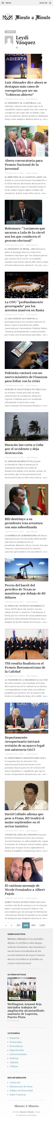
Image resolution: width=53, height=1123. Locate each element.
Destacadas (16, 1042)
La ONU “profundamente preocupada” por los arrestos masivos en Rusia (24, 306)
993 (33, 925)
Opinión (14, 1062)
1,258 (42, 925)
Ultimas (14, 1066)
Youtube (17, 47)
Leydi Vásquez (32, 99)
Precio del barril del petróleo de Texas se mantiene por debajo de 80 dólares (25, 591)
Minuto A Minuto (26, 1106)
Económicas (16, 1046)
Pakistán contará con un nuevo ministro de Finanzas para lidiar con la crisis (26, 377)
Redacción (14, 1021)
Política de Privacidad (21, 1090)
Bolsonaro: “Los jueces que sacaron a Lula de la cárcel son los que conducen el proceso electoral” (25, 234)
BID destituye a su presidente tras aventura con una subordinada (24, 523)
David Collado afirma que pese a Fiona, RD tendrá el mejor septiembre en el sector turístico (24, 820)
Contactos (15, 1082)
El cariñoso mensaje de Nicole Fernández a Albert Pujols (25, 889)
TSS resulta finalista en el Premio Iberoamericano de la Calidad (25, 667)
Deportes (14, 1038)
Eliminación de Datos (21, 1086)
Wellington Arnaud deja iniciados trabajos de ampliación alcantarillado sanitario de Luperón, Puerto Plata (25, 1010)
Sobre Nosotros (18, 1095)
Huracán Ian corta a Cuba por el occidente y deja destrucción (24, 449)
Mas (45, 119)
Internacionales (18, 1054)
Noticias (14, 1058)
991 (18, 925)
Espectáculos (17, 1050)
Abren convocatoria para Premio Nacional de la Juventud (24, 164)
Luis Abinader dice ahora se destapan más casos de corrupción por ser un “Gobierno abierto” (26, 88)
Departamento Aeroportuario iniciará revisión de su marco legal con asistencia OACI (24, 743)
